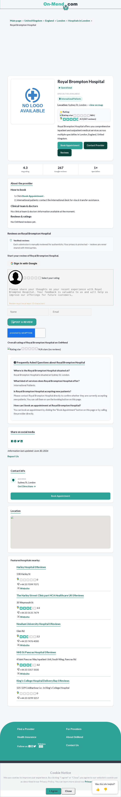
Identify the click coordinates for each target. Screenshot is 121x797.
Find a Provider (25, 729)
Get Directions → (27, 486)
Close (68, 791)
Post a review (23, 322)
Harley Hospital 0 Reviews (31, 567)
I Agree (53, 791)
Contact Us (72, 745)
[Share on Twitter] (18, 441)
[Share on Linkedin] (22, 441)
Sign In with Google (25, 263)
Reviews (64, 152)
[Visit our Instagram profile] (32, 746)
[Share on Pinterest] (15, 441)
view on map (96, 104)
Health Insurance (26, 737)
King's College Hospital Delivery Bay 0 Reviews (43, 680)
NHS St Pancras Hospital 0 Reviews (36, 652)
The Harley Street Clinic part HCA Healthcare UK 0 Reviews (50, 595)
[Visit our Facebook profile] (29, 746)
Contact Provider (95, 145)
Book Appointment (70, 145)
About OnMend (74, 737)
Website (25, 588)
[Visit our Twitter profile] (34, 746)
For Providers (73, 729)
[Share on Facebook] (12, 441)
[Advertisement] (60, 53)
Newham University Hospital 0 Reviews (38, 623)
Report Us (13, 456)
